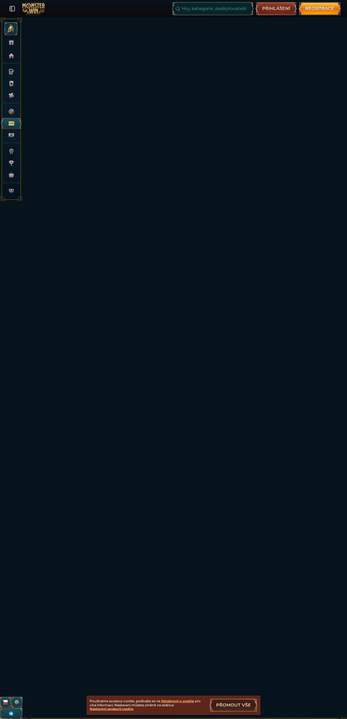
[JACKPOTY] (9, 95)
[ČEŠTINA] (5, 702)
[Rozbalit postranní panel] (12, 8)
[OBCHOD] (9, 175)
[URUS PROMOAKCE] (9, 28)
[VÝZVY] (9, 151)
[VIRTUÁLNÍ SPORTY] (9, 135)
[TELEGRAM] (11, 713)
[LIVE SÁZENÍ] (9, 123)
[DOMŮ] (9, 55)
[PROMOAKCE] (9, 42)
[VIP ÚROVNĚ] (9, 191)
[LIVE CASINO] (9, 83)
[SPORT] (9, 111)
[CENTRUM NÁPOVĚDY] (16, 702)
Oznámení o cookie (177, 701)
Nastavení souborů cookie (112, 709)
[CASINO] (9, 71)
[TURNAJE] (9, 163)
